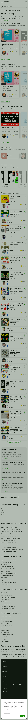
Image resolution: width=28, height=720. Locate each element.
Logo (2, 510)
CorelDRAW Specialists (6, 562)
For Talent (4, 666)
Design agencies (5, 599)
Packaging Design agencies (8, 597)
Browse (16, 1)
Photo (2, 514)
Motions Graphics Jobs (6, 625)
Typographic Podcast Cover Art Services (11, 538)
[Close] (25, 700)
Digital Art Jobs (5, 630)
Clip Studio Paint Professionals (8, 560)
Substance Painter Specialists (8, 569)
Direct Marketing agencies (7, 608)
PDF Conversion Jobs (6, 621)
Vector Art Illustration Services (8, 536)
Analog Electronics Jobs (7, 628)
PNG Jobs (3, 639)
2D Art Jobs (4, 619)
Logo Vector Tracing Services (8, 540)
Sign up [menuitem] (22, 1)
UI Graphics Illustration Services (8, 551)
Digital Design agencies (7, 593)
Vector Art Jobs (5, 623)
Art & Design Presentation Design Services (11, 545)
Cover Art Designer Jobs (7, 634)
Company (4, 676)
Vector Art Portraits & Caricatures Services (11, 531)
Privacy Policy (7, 713)
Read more (5, 458)
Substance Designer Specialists (8, 582)
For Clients (4, 661)
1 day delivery (7, 48)
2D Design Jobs (5, 632)
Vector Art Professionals (7, 566)
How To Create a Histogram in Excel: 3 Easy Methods (14, 656)
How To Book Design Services (8, 547)
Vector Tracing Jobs (6, 616)
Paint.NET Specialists (6, 578)
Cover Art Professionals (7, 575)
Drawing (3, 512)
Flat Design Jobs (5, 641)
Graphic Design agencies (7, 595)
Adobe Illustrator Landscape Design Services (12, 549)
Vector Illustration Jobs (6, 637)
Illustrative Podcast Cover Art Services (10, 529)
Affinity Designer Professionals (8, 573)
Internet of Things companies (8, 606)
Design (5, 10)
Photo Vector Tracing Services (8, 542)
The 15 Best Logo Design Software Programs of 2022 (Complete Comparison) (14, 649)
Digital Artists (4, 584)
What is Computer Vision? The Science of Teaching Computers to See (14, 654)
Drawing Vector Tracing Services (9, 527)
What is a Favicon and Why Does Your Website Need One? (14, 652)
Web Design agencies (6, 601)
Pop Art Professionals (6, 580)
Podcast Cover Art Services (7, 534)
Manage (23, 716)
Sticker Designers (5, 571)
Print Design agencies (6, 604)
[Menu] (2, 2)
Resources (4, 671)
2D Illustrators (4, 564)
